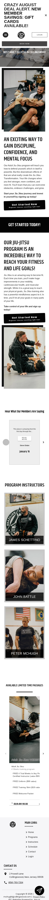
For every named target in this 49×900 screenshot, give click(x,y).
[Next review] (43, 442)
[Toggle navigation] (5, 35)
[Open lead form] (39, 890)
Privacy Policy (39, 897)
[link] (35, 832)
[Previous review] (6, 442)
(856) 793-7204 (15, 882)
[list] (35, 845)
